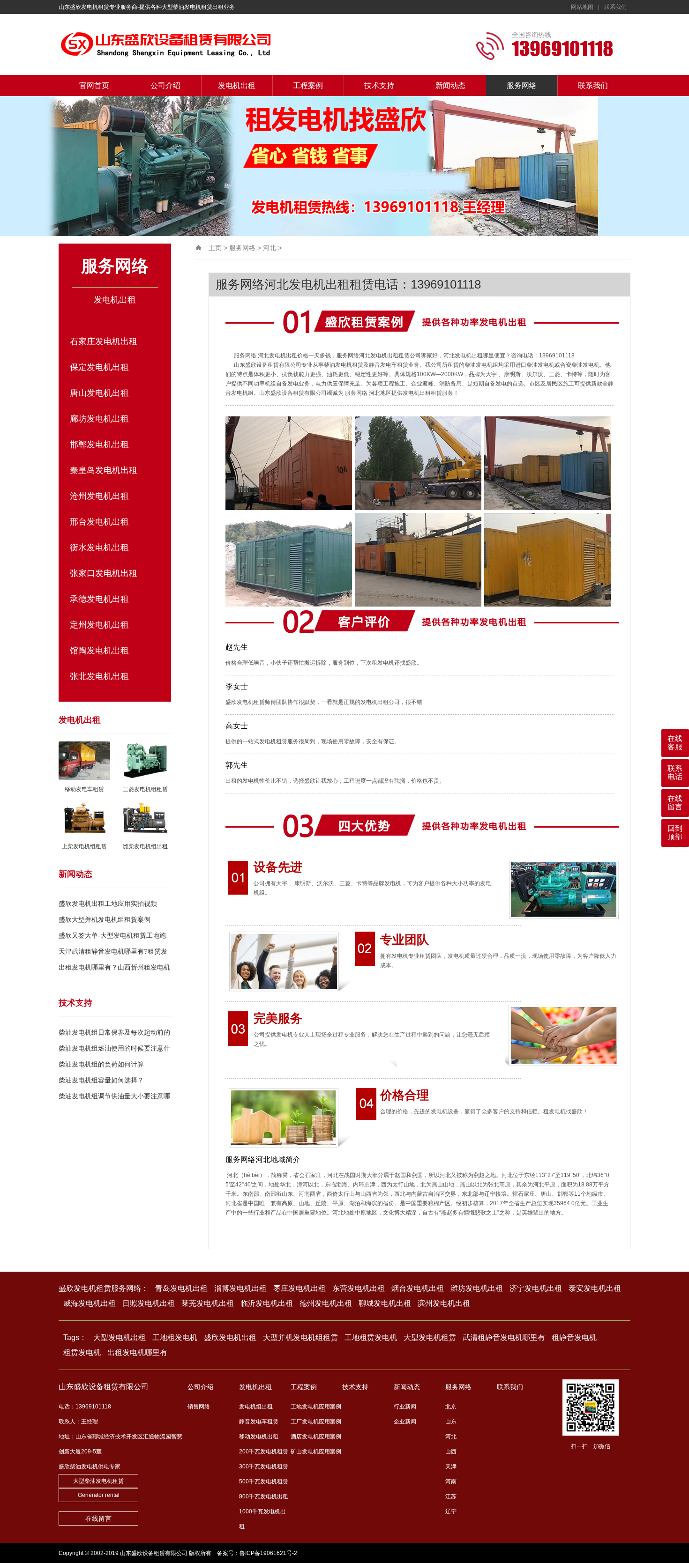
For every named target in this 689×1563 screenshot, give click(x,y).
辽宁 (451, 1511)
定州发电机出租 (99, 625)
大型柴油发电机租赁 (98, 1481)
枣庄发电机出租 (299, 1288)
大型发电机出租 (119, 1337)
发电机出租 (236, 85)
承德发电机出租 (99, 599)
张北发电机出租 (99, 676)
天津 (451, 1466)
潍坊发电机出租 (476, 1288)
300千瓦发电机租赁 (263, 1466)
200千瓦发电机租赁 (263, 1451)
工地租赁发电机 (370, 1337)
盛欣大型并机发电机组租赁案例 (104, 919)
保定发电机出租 (99, 367)
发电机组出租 (256, 1406)
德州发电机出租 (326, 1303)
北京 (451, 1406)
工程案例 (308, 85)
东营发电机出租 (358, 1288)
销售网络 (198, 1406)
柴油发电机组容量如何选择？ (101, 1080)
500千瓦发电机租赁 (263, 1481)
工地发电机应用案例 (316, 1406)
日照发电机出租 (148, 1303)
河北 (269, 248)
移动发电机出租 (258, 1436)
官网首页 (94, 85)
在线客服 (674, 742)
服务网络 (522, 85)
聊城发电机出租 (385, 1303)
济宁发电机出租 (535, 1288)
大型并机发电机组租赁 (300, 1337)
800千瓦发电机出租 (263, 1496)
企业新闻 (405, 1421)
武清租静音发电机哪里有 (504, 1337)
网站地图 (582, 7)
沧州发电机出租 (99, 496)
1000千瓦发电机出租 (262, 1519)
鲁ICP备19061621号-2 (268, 1553)
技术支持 (379, 85)
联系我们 (615, 7)
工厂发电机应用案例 (316, 1421)
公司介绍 (165, 85)
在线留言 (98, 1518)
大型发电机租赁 (430, 1337)
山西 (451, 1451)
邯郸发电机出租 (99, 444)
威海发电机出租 (89, 1303)
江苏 (451, 1496)
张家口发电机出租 (103, 573)
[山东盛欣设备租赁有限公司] (211, 44)
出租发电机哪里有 (137, 1352)
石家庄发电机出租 (103, 341)
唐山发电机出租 (99, 393)
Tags (71, 1337)
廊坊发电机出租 (99, 418)
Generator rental (99, 1495)
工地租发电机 (174, 1337)
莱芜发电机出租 (207, 1303)
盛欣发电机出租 (230, 1337)
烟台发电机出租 (417, 1288)
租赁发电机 (82, 1352)
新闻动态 (450, 85)
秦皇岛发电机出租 (103, 470)
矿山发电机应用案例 (316, 1451)
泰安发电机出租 (595, 1288)
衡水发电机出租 (99, 547)
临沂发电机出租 (266, 1303)
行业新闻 (405, 1406)
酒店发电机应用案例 (316, 1436)
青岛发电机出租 (181, 1288)
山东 (451, 1421)
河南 (451, 1481)
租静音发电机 (574, 1337)
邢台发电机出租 (99, 521)
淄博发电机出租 (240, 1288)
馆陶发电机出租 (99, 650)
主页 (215, 248)
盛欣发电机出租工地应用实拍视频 (108, 903)
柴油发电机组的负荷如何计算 (101, 1064)
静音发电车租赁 (258, 1421)
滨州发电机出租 (444, 1303)
